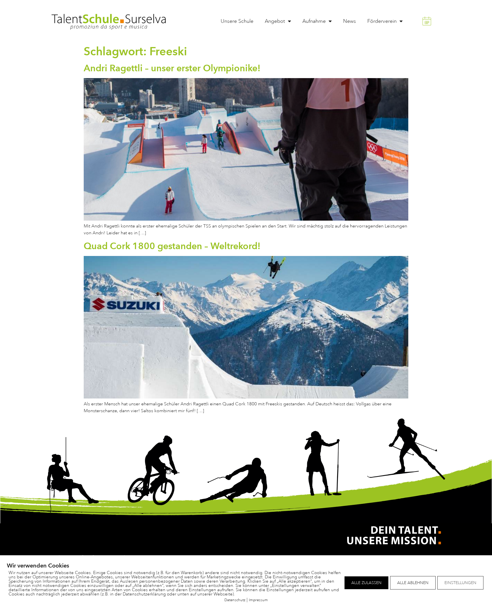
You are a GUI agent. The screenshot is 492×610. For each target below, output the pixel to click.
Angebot (275, 21)
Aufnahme (314, 21)
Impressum (258, 600)
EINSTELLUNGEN (460, 582)
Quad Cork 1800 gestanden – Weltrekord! (172, 245)
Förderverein (382, 21)
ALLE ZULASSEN (366, 582)
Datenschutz (234, 600)
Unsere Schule (237, 21)
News (349, 21)
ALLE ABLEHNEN (413, 582)
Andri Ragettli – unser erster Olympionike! (172, 68)
